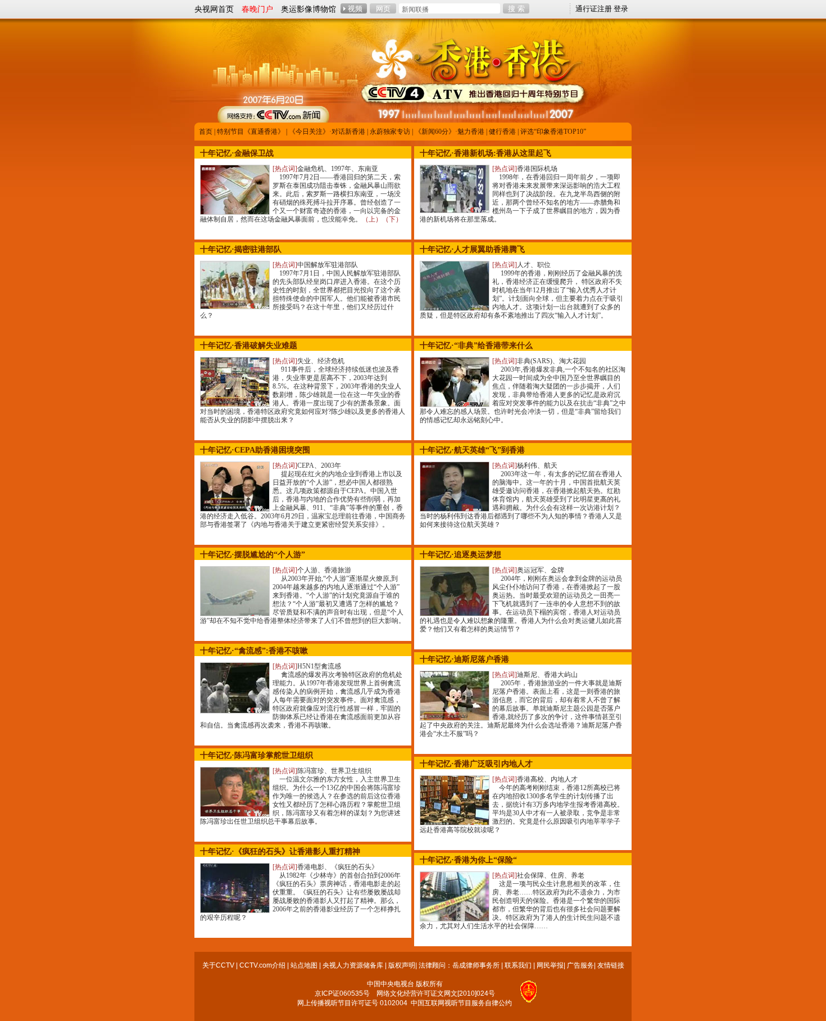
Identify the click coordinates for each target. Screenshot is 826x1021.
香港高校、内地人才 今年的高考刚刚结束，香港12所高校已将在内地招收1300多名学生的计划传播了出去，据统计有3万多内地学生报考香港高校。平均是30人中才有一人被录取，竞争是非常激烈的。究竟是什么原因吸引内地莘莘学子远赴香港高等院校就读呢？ (522, 804)
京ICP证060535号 (342, 993)
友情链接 (610, 965)
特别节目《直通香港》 (250, 131)
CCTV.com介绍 (262, 965)
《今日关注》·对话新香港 (327, 131)
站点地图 (304, 965)
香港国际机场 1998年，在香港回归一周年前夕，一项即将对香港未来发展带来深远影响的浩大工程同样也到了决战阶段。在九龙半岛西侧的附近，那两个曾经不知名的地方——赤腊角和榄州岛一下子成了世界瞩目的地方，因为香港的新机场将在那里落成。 (520, 194)
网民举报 (550, 965)
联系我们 (518, 965)
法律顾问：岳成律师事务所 (459, 965)
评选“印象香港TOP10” (553, 131)
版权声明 (401, 965)
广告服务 (580, 965)
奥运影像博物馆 (308, 8)
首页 (205, 131)
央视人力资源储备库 (353, 965)
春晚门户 (257, 8)
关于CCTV (218, 965)
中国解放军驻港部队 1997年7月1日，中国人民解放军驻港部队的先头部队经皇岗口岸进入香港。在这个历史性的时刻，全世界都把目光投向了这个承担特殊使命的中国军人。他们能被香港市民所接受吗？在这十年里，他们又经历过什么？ (300, 290)
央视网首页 (214, 8)
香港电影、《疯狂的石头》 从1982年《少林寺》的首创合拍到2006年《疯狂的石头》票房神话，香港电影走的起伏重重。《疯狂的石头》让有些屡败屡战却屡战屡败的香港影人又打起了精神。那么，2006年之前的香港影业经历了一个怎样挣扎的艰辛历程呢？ (300, 892)
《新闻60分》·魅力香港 (449, 131)
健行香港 (502, 131)
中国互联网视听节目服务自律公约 (461, 1003)
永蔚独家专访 (390, 131)
